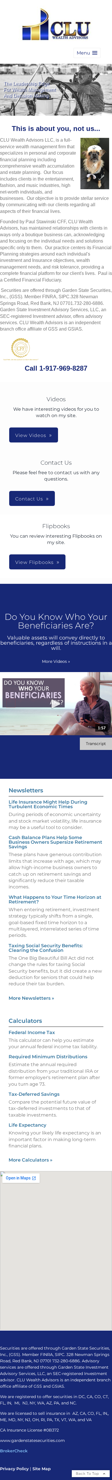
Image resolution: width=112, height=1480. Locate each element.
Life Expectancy (27, 1125)
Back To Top (88, 1473)
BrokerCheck (14, 1450)
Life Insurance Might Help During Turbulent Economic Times (48, 804)
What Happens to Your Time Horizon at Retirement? (55, 899)
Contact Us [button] (29, 499)
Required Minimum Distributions (48, 1056)
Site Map (41, 1468)
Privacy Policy (14, 1468)
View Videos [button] (30, 435)
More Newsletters (31, 998)
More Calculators (31, 1160)
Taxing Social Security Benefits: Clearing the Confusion (46, 948)
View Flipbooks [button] (34, 562)
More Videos (56, 661)
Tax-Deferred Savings (34, 1094)
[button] (87, 53)
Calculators (25, 1020)
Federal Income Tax (32, 1032)
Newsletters (26, 790)
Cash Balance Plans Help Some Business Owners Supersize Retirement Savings (55, 842)
